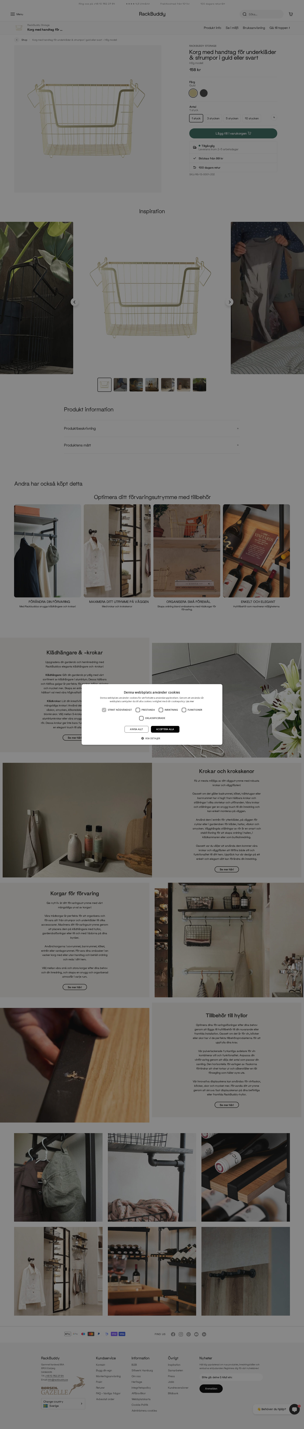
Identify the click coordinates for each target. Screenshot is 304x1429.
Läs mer (190, 701)
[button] (152, 738)
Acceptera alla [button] (165, 729)
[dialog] (152, 714)
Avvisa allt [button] (136, 729)
